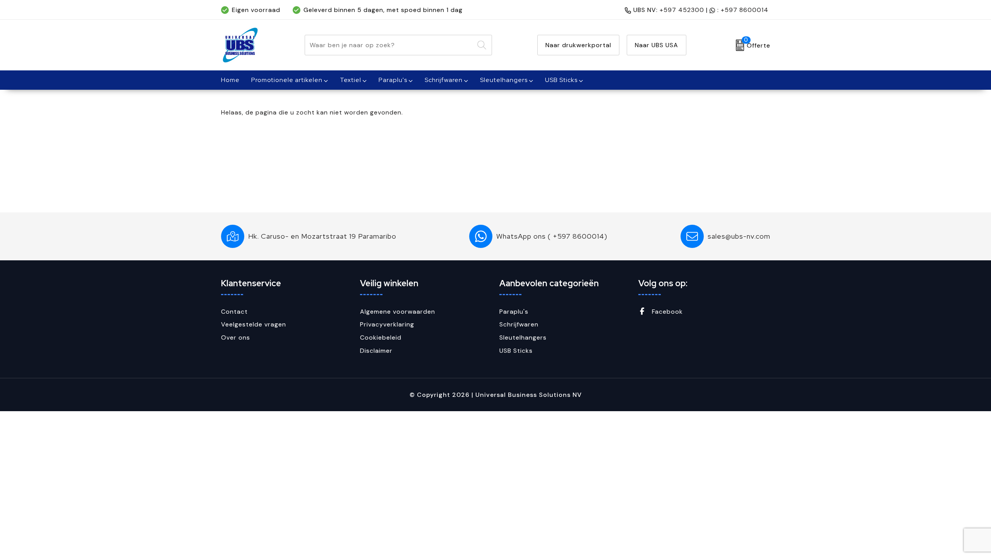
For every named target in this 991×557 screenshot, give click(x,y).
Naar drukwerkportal (578, 45)
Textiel (350, 80)
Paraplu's (393, 80)
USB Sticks (561, 80)
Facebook (666, 312)
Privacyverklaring (387, 324)
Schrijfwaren (444, 80)
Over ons (235, 337)
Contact (234, 312)
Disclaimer (376, 351)
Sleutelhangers (504, 80)
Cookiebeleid (380, 337)
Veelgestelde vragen (253, 324)
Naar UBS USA (656, 45)
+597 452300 (682, 10)
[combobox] (389, 45)
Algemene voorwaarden (397, 312)
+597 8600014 (744, 10)
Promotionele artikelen (286, 80)
